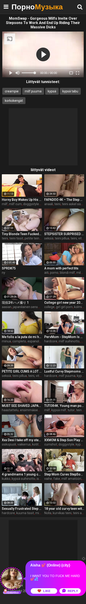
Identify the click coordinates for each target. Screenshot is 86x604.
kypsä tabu (70, 91)
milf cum (15, 204)
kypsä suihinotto (23, 479)
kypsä (52, 91)
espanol (33, 341)
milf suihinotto (69, 341)
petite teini (32, 238)
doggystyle (66, 444)
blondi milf (67, 272)
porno (54, 272)
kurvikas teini (62, 513)
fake (56, 479)
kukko (6, 479)
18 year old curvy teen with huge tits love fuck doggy (64, 508)
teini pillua (62, 238)
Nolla (47, 513)
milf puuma (33, 91)
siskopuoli (9, 444)
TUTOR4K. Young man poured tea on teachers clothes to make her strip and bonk (64, 406)
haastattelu (10, 410)
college (49, 307)
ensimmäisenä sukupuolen (39, 410)
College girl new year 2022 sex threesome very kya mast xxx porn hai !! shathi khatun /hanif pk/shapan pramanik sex (64, 302)
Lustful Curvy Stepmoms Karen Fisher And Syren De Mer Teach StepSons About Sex (64, 371)
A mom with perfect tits (61, 268)
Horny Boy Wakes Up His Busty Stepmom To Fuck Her (22, 199)
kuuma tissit (25, 513)
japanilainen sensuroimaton (33, 307)
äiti (46, 272)
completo (19, 341)
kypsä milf (58, 410)
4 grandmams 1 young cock (22, 474)
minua (6, 341)
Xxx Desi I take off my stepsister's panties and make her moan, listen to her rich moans (22, 440)
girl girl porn (64, 307)
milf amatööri (71, 479)
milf (5, 204)
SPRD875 (9, 268)
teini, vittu (78, 238)
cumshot (50, 444)
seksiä (48, 238)
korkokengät (14, 100)
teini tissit (16, 238)
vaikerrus (24, 444)
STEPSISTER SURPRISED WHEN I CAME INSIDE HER (64, 234)
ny (3, 272)
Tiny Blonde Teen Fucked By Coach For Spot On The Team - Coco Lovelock (22, 234)
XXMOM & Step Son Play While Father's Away (64, 440)
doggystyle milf (34, 204)
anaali (48, 204)
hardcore (50, 341)
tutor (71, 410)
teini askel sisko (73, 204)
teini (57, 204)
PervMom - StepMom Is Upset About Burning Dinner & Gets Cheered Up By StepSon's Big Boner (64, 337)
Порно (22, 6)
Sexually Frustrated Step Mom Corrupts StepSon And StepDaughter (22, 508)
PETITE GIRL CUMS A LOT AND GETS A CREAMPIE (22, 371)
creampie (12, 91)
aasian (6, 307)
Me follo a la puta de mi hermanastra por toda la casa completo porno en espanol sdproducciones (22, 337)
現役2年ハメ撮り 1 (15, 302)
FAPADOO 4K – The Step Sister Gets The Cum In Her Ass (64, 199)
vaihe (48, 479)
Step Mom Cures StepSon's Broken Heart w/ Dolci (64, 474)
